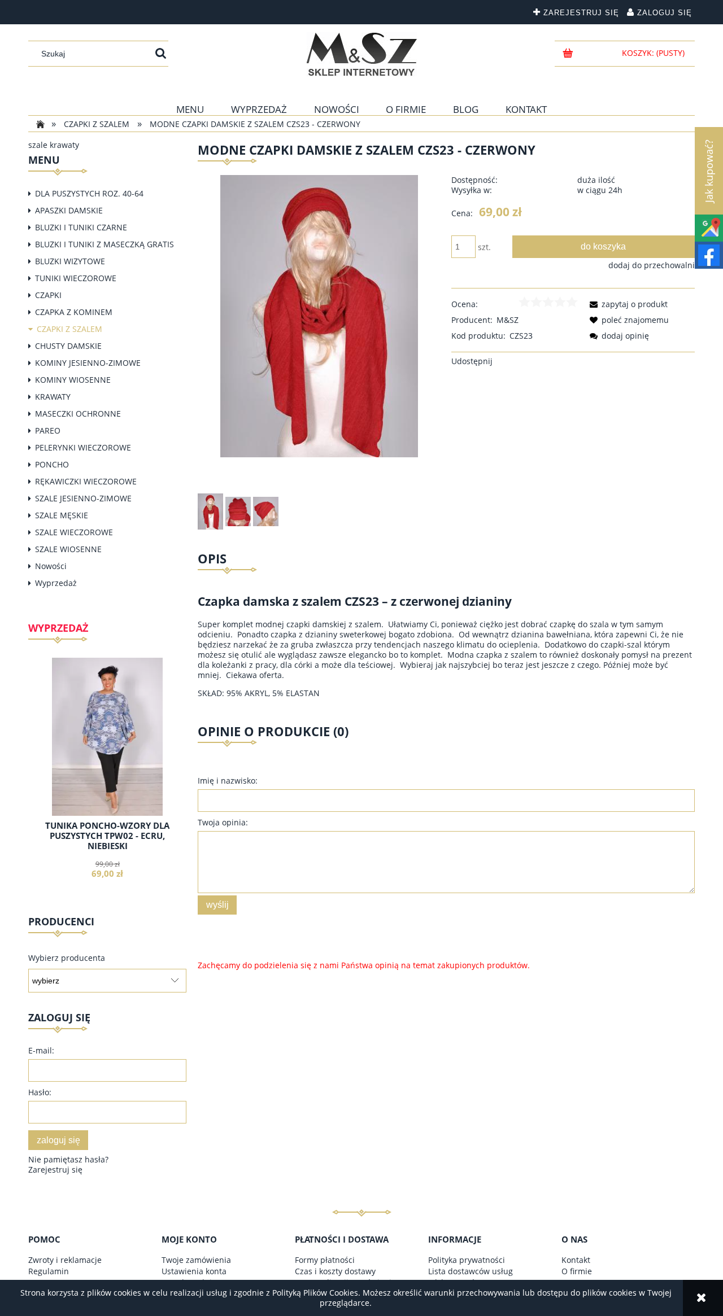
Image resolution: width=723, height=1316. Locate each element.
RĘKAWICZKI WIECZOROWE (86, 481)
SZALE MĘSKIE (61, 515)
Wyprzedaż (56, 583)
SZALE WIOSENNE (68, 549)
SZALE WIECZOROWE (74, 532)
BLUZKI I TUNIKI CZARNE (81, 227)
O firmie (576, 1271)
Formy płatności (325, 1259)
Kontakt (575, 1259)
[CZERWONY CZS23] (210, 511)
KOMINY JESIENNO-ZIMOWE (88, 362)
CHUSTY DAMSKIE (68, 345)
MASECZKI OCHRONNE (78, 413)
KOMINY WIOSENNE (73, 379)
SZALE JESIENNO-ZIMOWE (83, 498)
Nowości (51, 566)
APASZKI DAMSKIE (69, 210)
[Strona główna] (362, 54)
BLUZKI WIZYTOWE (70, 261)
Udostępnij (472, 361)
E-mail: (41, 1050)
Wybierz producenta (66, 958)
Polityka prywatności (466, 1259)
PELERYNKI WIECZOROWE (83, 447)
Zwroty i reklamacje (65, 1259)
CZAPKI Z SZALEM (69, 328)
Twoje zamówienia (196, 1259)
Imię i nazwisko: (228, 780)
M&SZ (507, 319)
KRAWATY (53, 396)
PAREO (47, 430)
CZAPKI (48, 295)
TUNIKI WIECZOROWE (75, 278)
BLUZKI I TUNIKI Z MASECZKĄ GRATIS (104, 244)
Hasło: (39, 1092)
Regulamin (48, 1271)
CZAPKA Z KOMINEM (73, 312)
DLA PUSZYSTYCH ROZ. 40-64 (89, 193)
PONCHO (52, 464)
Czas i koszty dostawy (335, 1271)
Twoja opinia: (223, 822)
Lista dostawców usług (470, 1271)
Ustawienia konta (194, 1271)
